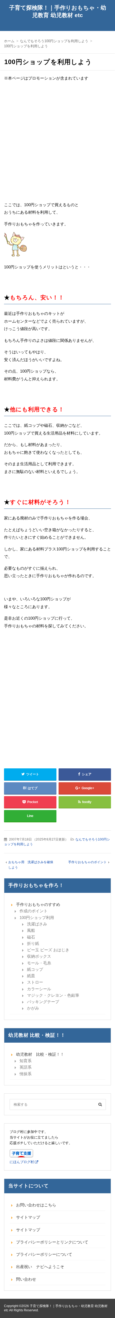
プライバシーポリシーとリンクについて (52, 1242)
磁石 (31, 937)
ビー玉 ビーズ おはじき (48, 950)
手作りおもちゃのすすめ (38, 904)
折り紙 (33, 943)
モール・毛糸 (39, 963)
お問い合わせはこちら (36, 1205)
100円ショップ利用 (37, 917)
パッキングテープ (43, 1001)
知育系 (26, 1060)
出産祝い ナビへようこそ (40, 1266)
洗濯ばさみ (37, 924)
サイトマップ (28, 1217)
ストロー (35, 982)
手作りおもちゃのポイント (87, 862)
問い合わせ (26, 1279)
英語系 (26, 1067)
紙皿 (31, 975)
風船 (31, 930)
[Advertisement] (57, 143)
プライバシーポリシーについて (44, 1254)
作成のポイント (34, 911)
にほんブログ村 (22, 1162)
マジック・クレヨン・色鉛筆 (53, 995)
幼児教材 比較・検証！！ (40, 1054)
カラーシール (39, 989)
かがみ (33, 1008)
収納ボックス (39, 956)
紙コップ (35, 969)
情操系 (26, 1073)
